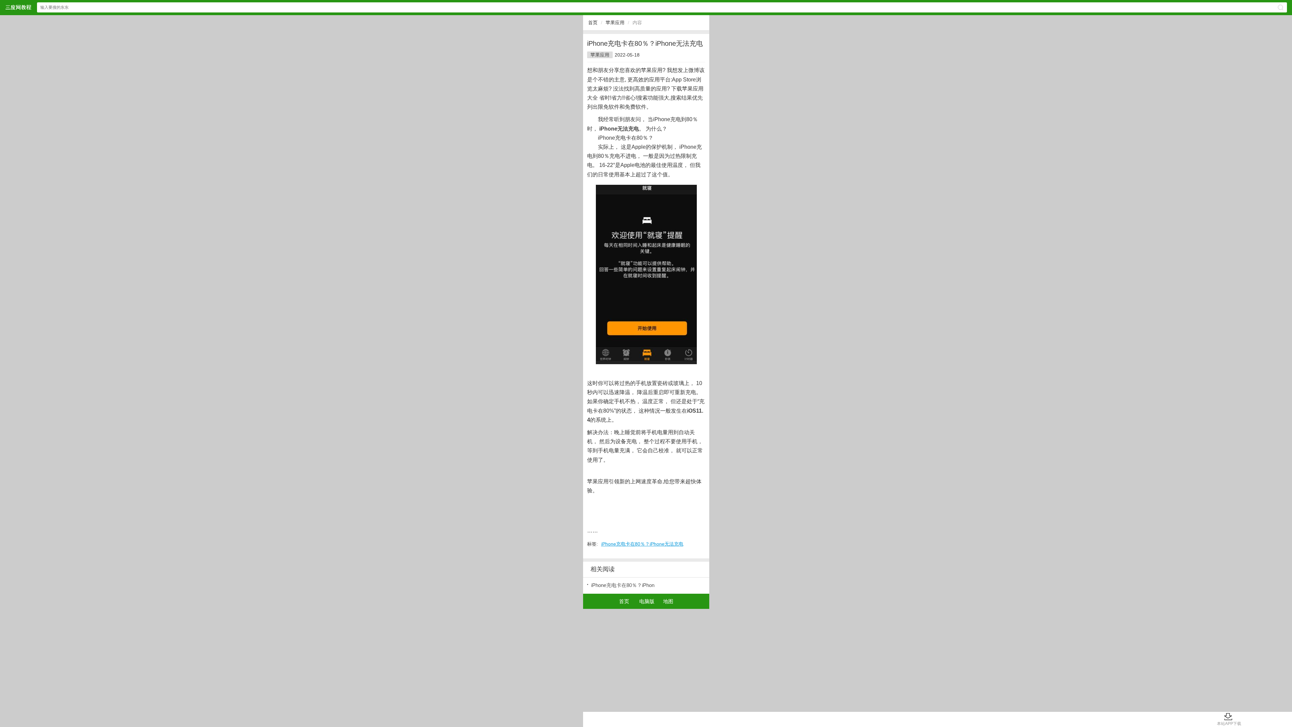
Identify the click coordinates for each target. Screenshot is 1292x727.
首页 (593, 22)
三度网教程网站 (18, 7)
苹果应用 (615, 22)
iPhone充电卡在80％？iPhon (622, 585)
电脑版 (646, 601)
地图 (668, 601)
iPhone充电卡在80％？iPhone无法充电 (642, 544)
